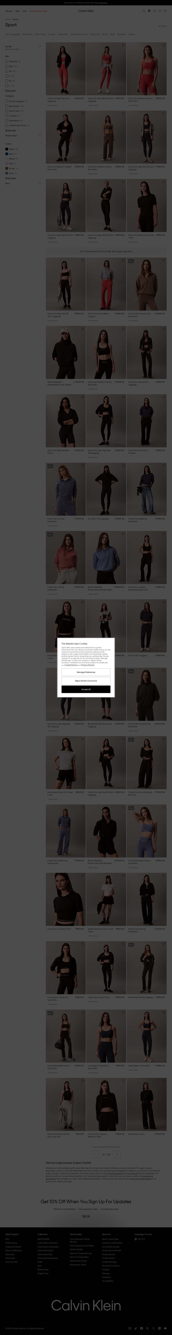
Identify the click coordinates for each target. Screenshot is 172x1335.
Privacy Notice (87, 665)
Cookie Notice (70, 665)
